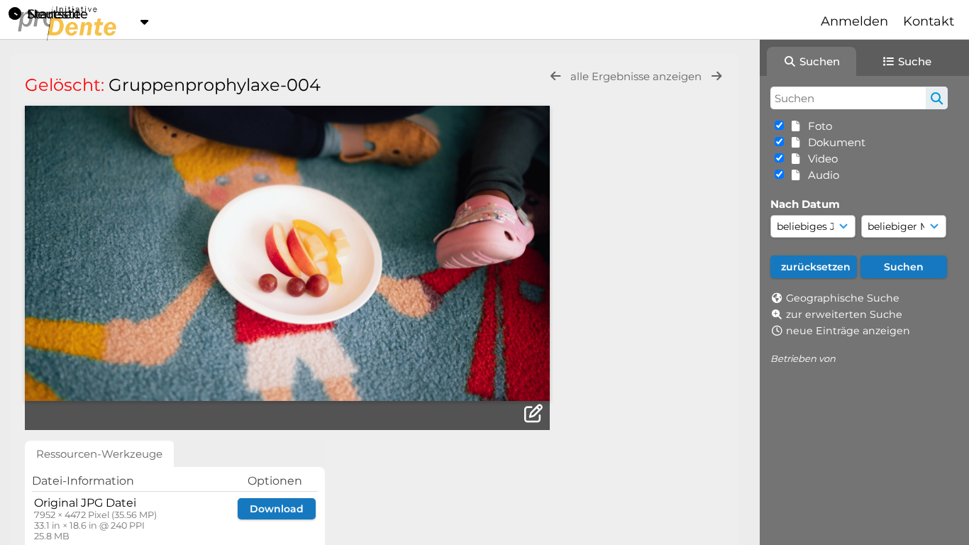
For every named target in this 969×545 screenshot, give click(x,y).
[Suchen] (937, 98)
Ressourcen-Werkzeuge (99, 454)
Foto (817, 126)
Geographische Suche (842, 298)
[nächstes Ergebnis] (716, 76)
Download (277, 508)
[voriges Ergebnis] (555, 76)
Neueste (52, 14)
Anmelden (854, 21)
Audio (820, 175)
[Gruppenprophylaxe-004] (287, 253)
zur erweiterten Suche (844, 314)
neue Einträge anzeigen (848, 330)
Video (820, 158)
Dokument (833, 142)
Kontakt (928, 21)
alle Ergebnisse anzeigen (637, 76)
